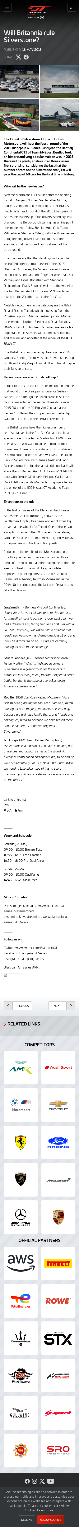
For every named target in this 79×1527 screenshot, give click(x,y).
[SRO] (58, 1450)
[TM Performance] (21, 1375)
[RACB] (21, 1450)
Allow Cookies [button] (50, 1519)
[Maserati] (21, 1338)
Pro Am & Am (13, 810)
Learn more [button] (45, 1510)
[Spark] (58, 1413)
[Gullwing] (21, 1413)
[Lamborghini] (21, 1180)
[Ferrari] (21, 1142)
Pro (6, 805)
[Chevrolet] (58, 1105)
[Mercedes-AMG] (21, 1217)
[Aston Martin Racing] (21, 1067)
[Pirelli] (58, 1263)
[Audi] (58, 1067)
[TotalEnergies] (21, 1301)
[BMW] (21, 1105)
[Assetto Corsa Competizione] (58, 1375)
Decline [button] (26, 1519)
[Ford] (58, 1142)
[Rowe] (58, 1301)
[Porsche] (58, 1217)
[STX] (58, 1338)
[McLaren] (58, 1180)
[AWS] (21, 1263)
